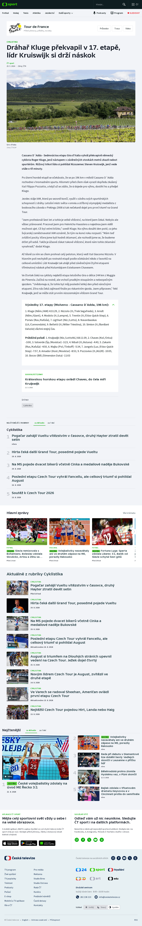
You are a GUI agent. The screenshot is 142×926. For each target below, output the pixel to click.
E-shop (7, 896)
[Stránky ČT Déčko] (81, 879)
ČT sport (10, 63)
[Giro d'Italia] (71, 106)
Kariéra (37, 891)
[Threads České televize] (135, 858)
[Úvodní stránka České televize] (20, 858)
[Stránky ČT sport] (97, 870)
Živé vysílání (10, 874)
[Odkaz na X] (89, 840)
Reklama (38, 874)
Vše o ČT (8, 905)
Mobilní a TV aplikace (14, 900)
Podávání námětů (42, 896)
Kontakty (38, 905)
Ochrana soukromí (39, 920)
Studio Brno (39, 878)
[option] (90, 907)
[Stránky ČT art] (95, 879)
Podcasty (8, 887)
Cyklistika (12, 41)
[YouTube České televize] (124, 858)
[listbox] (101, 907)
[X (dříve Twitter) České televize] (130, 858)
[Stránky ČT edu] (113, 879)
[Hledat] (124, 4)
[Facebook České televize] (118, 858)
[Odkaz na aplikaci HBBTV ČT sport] (47, 843)
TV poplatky (10, 878)
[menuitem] (5, 13)
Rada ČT (37, 887)
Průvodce (104, 28)
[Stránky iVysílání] (116, 870)
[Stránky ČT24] (81, 870)
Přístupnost (55, 920)
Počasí (7, 891)
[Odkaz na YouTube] (95, 840)
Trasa (117, 28)
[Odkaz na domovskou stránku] (14, 4)
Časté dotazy (40, 900)
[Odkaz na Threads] (101, 840)
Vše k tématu (129, 513)
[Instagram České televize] (113, 858)
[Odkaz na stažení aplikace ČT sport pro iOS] (10, 843)
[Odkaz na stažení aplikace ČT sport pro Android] (29, 843)
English (25, 920)
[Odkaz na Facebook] (83, 840)
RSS (136, 920)
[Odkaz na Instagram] (76, 840)
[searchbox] (108, 4)
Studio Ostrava (41, 883)
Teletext (8, 883)
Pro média (38, 869)
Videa (127, 28)
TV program (10, 869)
